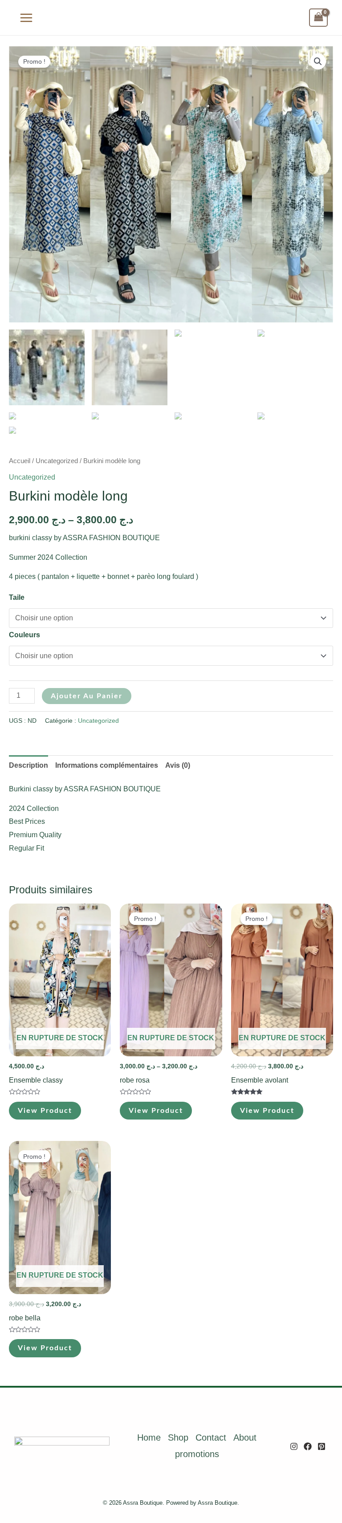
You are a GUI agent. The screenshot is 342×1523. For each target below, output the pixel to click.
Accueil (19, 460)
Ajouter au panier (86, 696)
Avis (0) (177, 765)
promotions (197, 1454)
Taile (16, 597)
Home (149, 1437)
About (244, 1437)
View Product (45, 1110)
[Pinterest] (321, 1446)
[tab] (28, 765)
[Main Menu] (26, 17)
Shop (178, 1437)
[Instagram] (294, 1446)
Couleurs (24, 635)
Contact (210, 1437)
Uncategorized (57, 460)
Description (28, 765)
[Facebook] (307, 1446)
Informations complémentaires (106, 765)
